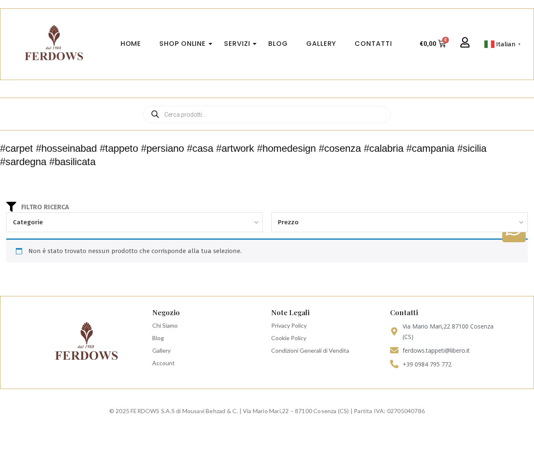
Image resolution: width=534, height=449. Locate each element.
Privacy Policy (289, 325)
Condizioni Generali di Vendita (310, 350)
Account (163, 362)
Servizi (237, 43)
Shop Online (182, 43)
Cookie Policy (288, 337)
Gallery (161, 350)
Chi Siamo (165, 325)
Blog (158, 337)
